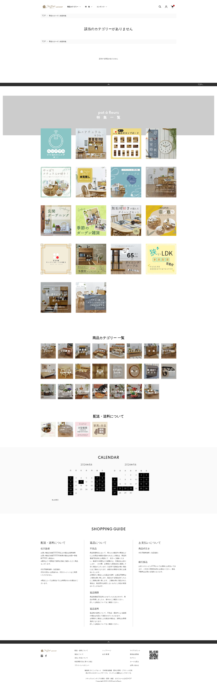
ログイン (133, 658)
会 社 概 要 (105, 654)
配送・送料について (81, 650)
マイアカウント (135, 650)
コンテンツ (101, 7)
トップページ (106, 650)
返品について (101, 602)
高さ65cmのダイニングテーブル (97, 673)
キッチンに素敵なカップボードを (120, 673)
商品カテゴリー (72, 7)
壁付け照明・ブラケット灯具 (122, 670)
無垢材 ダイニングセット (93, 670)
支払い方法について (81, 658)
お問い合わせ (134, 665)
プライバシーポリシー (82, 665)
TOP (44, 16)
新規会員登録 (134, 654)
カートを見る (134, 661)
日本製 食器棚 (107, 670)
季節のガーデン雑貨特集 (57, 16)
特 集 (87, 7)
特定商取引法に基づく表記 (83, 661)
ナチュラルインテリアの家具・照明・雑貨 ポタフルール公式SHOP (109, 678)
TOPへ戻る (108, 84)
